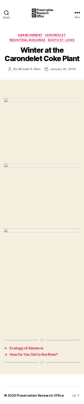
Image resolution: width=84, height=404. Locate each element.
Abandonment (30, 35)
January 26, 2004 (63, 69)
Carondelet (55, 35)
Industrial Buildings (27, 40)
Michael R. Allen (29, 69)
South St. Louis (61, 40)
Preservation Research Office (40, 395)
